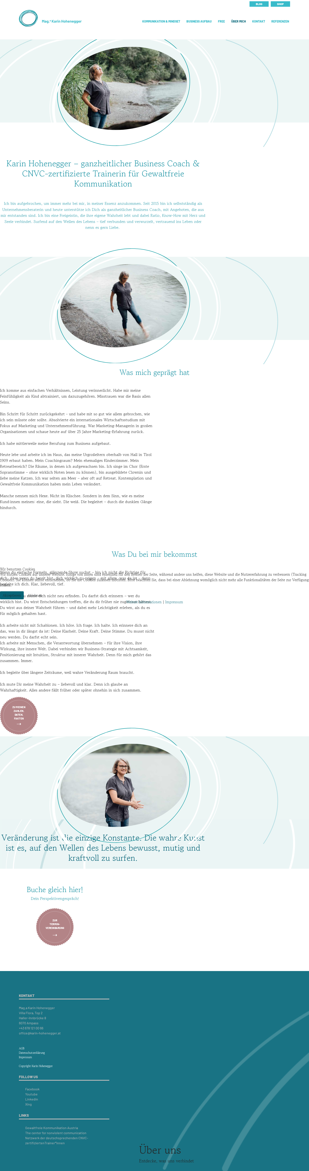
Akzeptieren (12, 595)
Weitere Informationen (144, 602)
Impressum (174, 602)
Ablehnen (35, 595)
